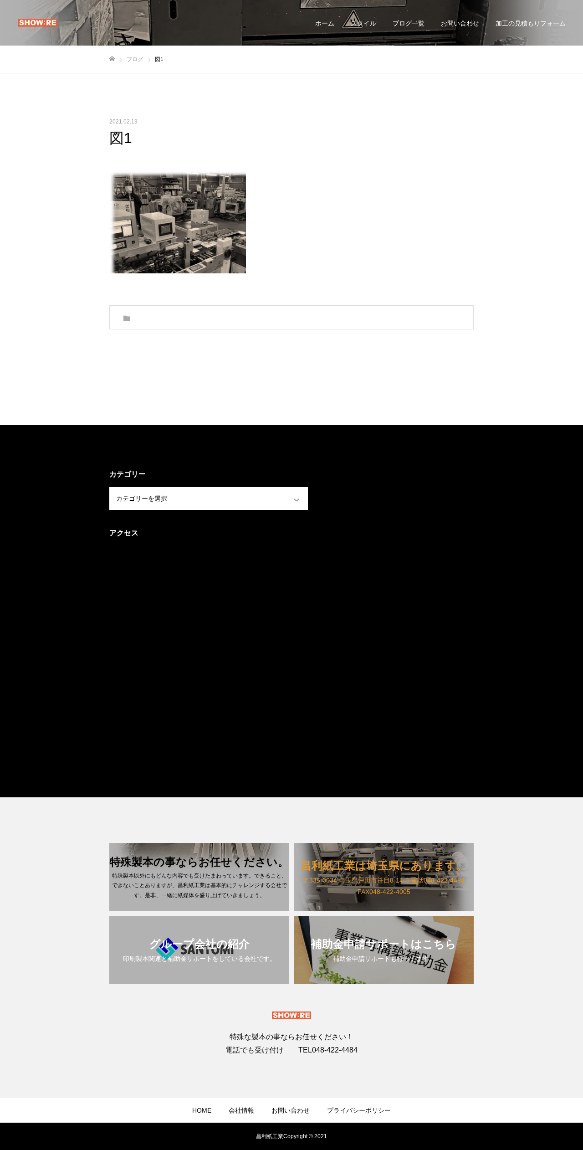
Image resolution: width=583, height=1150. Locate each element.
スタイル (363, 23)
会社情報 (241, 1110)
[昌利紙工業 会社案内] (37, 23)
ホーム (324, 23)
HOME (201, 1110)
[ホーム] (112, 59)
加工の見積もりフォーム (531, 23)
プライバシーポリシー (359, 1110)
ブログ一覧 (408, 23)
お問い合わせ (460, 23)
